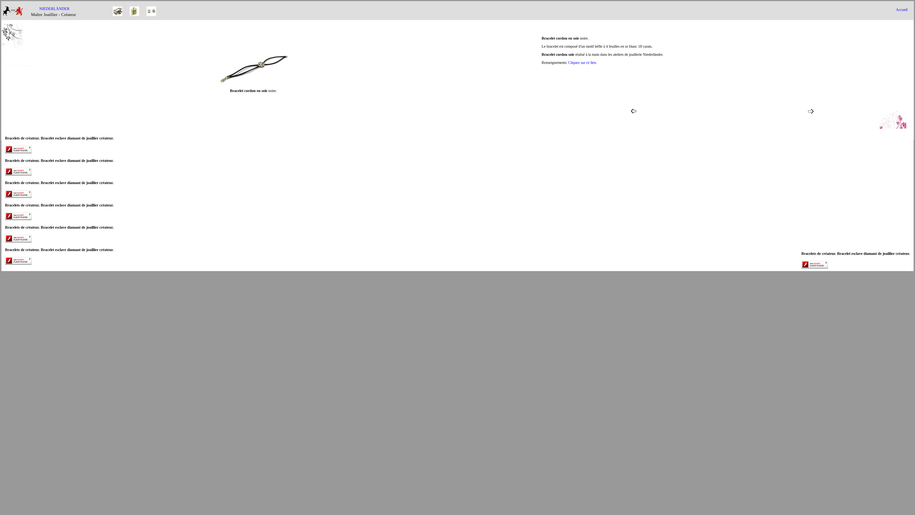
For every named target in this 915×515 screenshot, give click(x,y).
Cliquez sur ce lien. (582, 63)
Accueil (902, 10)
